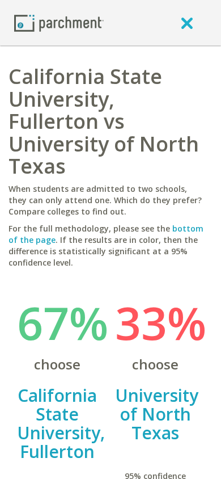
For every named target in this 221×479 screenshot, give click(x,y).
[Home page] (59, 22)
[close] (187, 23)
